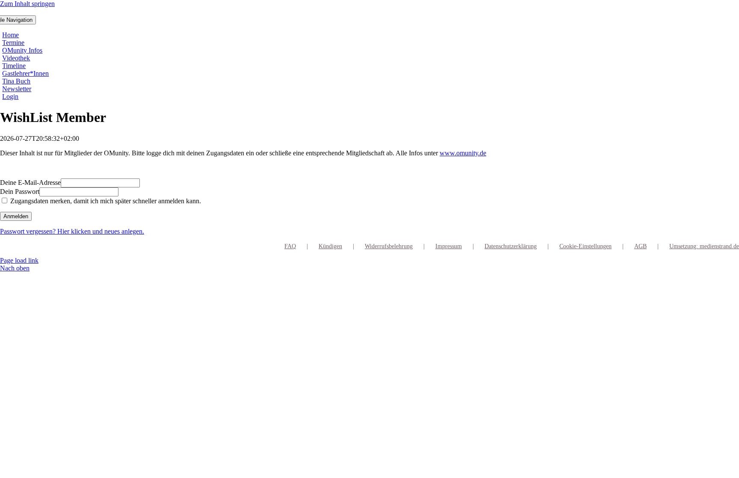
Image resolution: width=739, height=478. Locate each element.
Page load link (19, 260)
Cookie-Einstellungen (585, 246)
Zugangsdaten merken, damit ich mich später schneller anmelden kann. (105, 201)
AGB (640, 246)
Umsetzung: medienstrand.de (704, 246)
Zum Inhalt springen (27, 3)
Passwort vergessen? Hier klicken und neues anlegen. (72, 231)
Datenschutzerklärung (511, 246)
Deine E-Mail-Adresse (30, 182)
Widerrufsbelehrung (389, 246)
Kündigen (330, 246)
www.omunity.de (463, 153)
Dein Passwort (19, 191)
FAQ (290, 246)
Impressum (448, 246)
